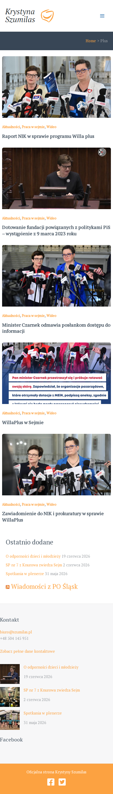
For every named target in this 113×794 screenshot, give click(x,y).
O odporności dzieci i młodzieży (33, 556)
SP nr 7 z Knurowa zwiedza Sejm (34, 564)
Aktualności (11, 127)
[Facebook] (51, 782)
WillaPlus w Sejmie (23, 422)
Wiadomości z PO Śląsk (44, 586)
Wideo (51, 127)
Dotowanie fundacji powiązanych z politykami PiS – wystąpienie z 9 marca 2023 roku (56, 230)
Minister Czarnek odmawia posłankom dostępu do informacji (56, 328)
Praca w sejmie (33, 127)
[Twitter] (62, 782)
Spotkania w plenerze (25, 573)
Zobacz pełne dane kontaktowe (27, 651)
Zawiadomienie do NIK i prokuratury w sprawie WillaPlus (53, 516)
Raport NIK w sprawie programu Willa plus (48, 136)
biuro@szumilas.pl (16, 632)
